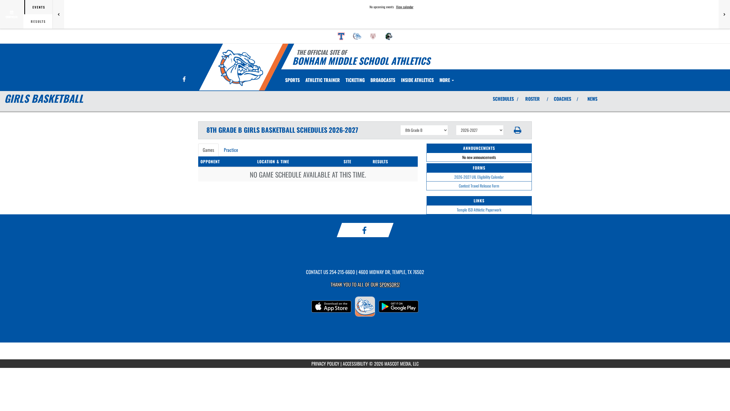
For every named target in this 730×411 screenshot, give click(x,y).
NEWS (592, 99)
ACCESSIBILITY (355, 363)
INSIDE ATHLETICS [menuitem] (417, 79)
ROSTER (532, 99)
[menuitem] (341, 36)
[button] (518, 130)
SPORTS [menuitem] (292, 79)
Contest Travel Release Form (479, 186)
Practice (231, 149)
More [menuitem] (445, 79)
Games (208, 149)
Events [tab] (39, 7)
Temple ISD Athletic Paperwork (479, 210)
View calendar (404, 7)
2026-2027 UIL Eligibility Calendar (479, 177)
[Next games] (724, 14)
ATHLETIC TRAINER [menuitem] (322, 79)
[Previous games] (58, 14)
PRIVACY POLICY (325, 363)
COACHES (562, 99)
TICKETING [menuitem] (355, 79)
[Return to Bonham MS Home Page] (240, 67)
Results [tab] (38, 21)
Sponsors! (390, 284)
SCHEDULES (503, 99)
